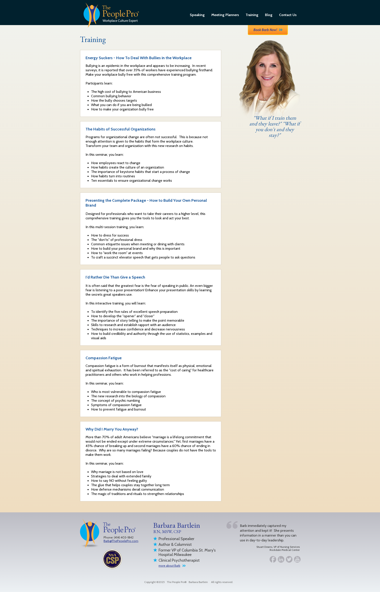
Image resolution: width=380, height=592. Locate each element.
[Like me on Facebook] (271, 560)
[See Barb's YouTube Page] (295, 560)
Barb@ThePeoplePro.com (121, 541)
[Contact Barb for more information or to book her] (268, 30)
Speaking (197, 15)
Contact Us (288, 15)
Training (252, 15)
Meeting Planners (225, 15)
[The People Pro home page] (111, 15)
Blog (268, 15)
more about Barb (169, 565)
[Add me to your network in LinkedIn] (279, 560)
